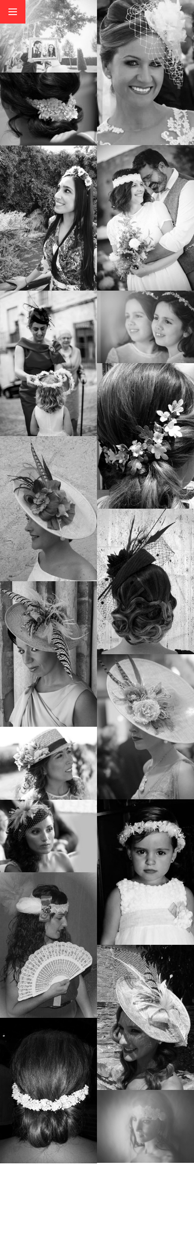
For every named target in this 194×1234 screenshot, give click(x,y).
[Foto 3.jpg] (48, 363)
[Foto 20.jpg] (145, 1017)
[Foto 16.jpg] (145, 872)
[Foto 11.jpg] (48, 945)
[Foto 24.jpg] (145, 326)
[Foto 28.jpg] (48, 108)
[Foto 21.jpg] (145, 581)
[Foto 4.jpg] (48, 218)
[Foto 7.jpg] (48, 36)
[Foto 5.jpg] (145, 217)
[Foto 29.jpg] (145, 1125)
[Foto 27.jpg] (145, 435)
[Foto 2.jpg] (48, 653)
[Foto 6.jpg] (145, 72)
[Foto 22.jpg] (48, 508)
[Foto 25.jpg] (48, 762)
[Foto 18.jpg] (145, 727)
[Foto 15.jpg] (48, 835)
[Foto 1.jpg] (48, 1090)
